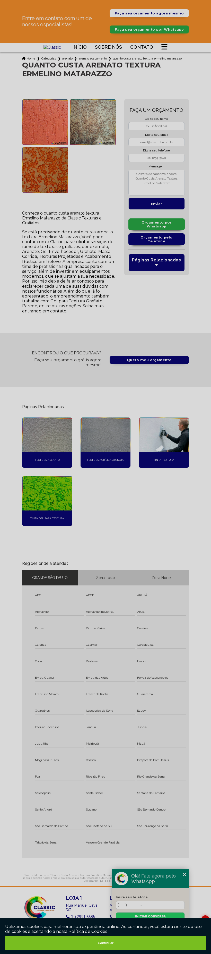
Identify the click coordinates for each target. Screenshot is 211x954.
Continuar (105, 943)
